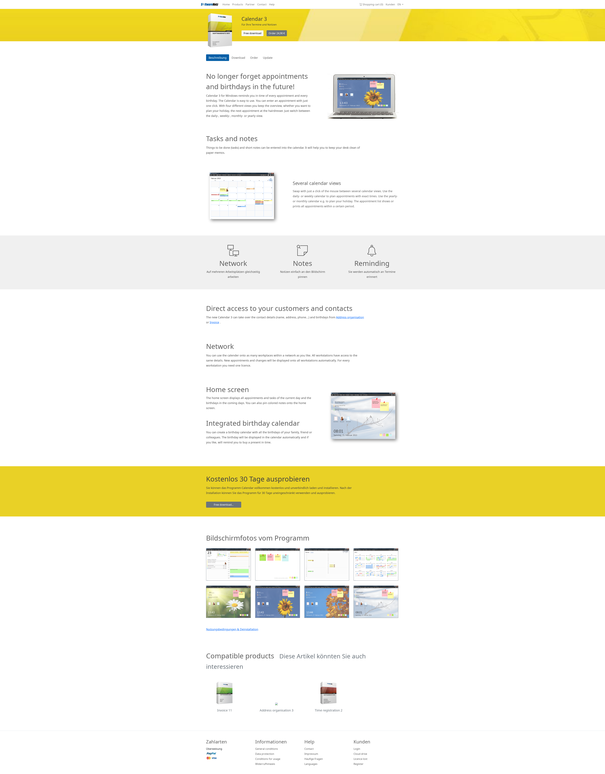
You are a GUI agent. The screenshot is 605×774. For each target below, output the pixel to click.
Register (358, 764)
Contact (262, 4)
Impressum (311, 754)
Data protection (264, 754)
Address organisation (350, 317)
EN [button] (399, 4)
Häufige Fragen (313, 759)
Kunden (390, 4)
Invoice (214, 322)
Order (277, 33)
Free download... (223, 504)
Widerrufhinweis (265, 764)
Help (272, 4)
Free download (252, 33)
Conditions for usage (267, 759)
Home (226, 4)
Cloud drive (360, 754)
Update (268, 58)
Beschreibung (218, 58)
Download (238, 58)
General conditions (266, 749)
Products (237, 4)
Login (357, 749)
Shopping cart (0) (373, 4)
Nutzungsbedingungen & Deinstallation (232, 629)
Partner (250, 4)
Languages (310, 764)
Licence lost (360, 759)
